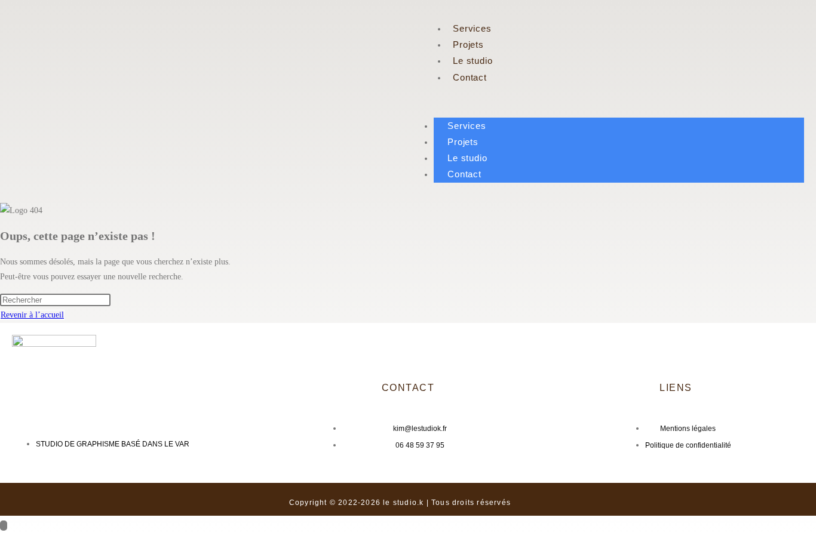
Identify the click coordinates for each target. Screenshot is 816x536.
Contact (470, 77)
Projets (468, 44)
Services (472, 28)
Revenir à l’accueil (32, 314)
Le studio (472, 61)
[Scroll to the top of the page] (3, 525)
